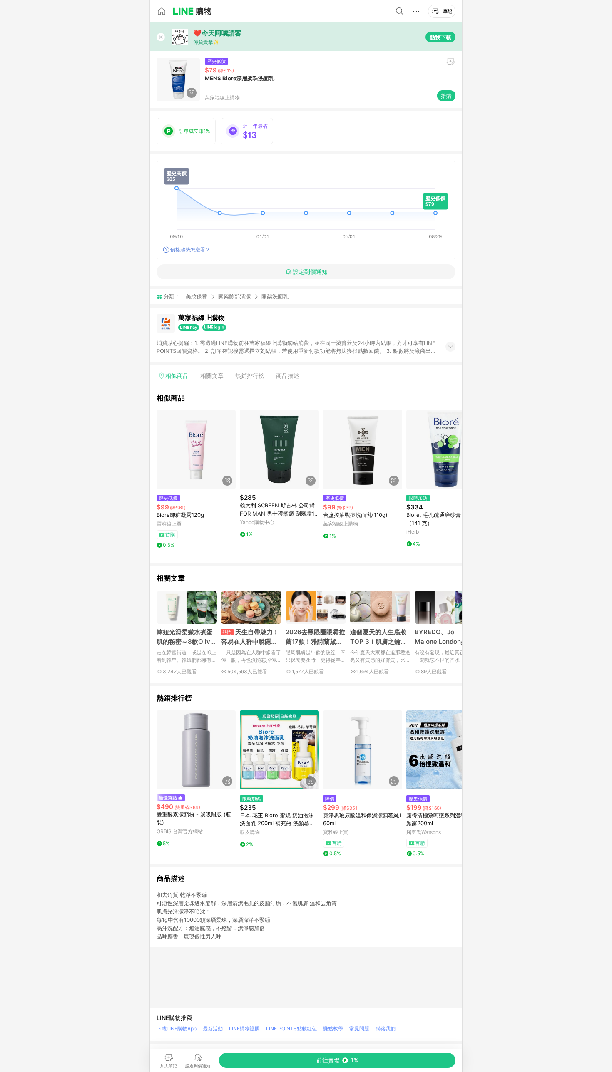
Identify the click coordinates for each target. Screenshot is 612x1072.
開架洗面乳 (275, 296)
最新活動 (213, 1028)
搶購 (446, 95)
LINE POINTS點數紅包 (291, 1028)
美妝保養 (196, 296)
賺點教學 (333, 1028)
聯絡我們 (386, 1028)
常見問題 (359, 1028)
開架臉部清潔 (234, 296)
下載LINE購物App (177, 1028)
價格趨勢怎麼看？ (190, 249)
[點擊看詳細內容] (196, 449)
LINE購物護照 (244, 1028)
